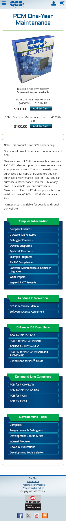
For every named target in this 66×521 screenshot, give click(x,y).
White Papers (17, 277)
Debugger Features (21, 240)
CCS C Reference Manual (24, 306)
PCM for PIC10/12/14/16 (24, 390)
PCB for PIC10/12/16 (22, 384)
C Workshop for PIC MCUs (26, 361)
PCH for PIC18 (18, 395)
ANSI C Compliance (21, 262)
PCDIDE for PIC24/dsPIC (24, 346)
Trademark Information (33, 484)
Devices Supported (21, 245)
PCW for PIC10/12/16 (22, 335)
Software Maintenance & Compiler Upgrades (30, 269)
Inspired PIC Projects (23, 282)
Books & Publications (22, 447)
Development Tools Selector (27, 452)
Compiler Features (21, 229)
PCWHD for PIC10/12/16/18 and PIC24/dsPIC (29, 353)
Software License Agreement (27, 311)
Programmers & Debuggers (26, 430)
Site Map (33, 478)
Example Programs (21, 256)
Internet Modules (20, 441)
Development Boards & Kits (26, 436)
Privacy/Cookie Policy (33, 487)
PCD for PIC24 (18, 401)
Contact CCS (33, 481)
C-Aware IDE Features (23, 234)
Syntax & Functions (21, 251)
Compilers (16, 424)
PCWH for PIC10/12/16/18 (25, 340)
